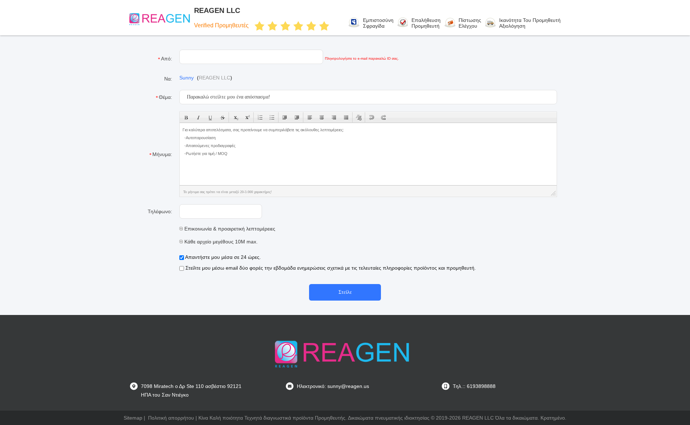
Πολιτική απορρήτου (171, 418)
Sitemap (133, 418)
